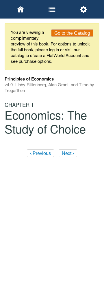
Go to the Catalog (72, 33)
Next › (68, 153)
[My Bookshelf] (20, 9)
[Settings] (83, 9)
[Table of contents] (52, 9)
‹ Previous (40, 153)
